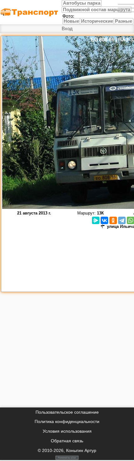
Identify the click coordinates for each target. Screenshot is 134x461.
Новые (71, 21)
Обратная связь (67, 440)
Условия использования (67, 431)
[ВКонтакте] (104, 220)
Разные (123, 21)
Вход (67, 28)
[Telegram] (122, 220)
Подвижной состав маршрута (96, 9)
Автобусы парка (81, 3)
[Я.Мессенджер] (95, 220)
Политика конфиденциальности (67, 421)
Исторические (97, 21)
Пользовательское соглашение (67, 412)
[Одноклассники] (113, 220)
